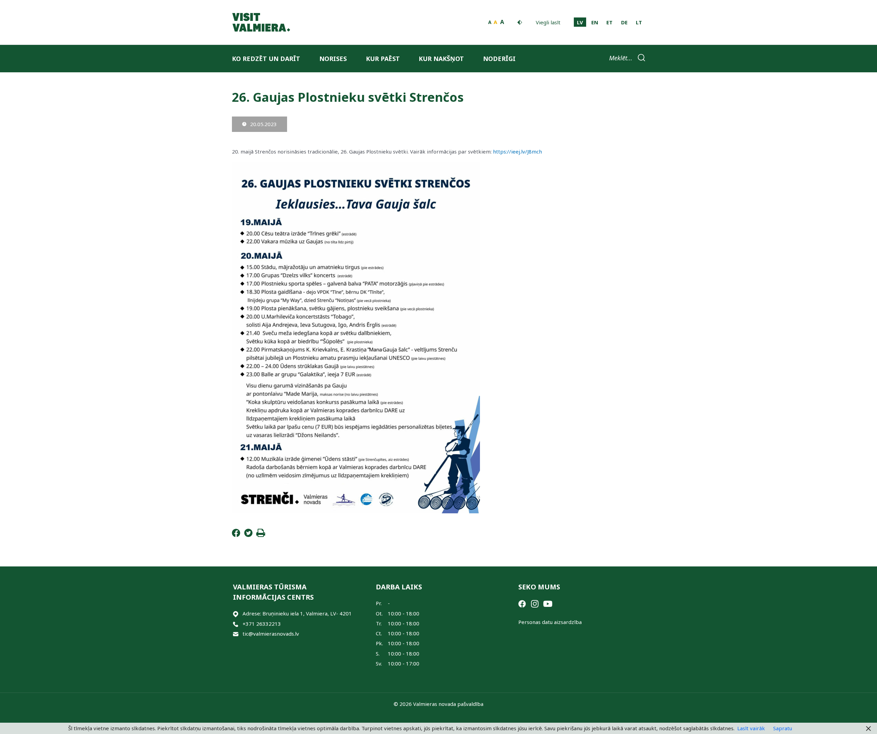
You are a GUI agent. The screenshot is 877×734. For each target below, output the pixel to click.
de (624, 22)
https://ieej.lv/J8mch (517, 151)
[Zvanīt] (235, 624)
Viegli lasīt (548, 22)
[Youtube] (547, 603)
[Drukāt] (260, 534)
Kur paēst (383, 58)
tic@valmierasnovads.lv (271, 633)
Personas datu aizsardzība (550, 622)
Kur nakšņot (441, 58)
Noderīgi (499, 58)
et (609, 22)
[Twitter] (248, 534)
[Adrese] (235, 613)
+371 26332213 (262, 623)
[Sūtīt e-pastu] (235, 633)
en (594, 22)
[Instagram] (535, 603)
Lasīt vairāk (751, 728)
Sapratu (782, 728)
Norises (333, 58)
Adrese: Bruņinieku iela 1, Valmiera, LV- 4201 (297, 613)
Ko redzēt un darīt (266, 58)
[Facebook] (236, 534)
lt (639, 22)
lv (580, 22)
